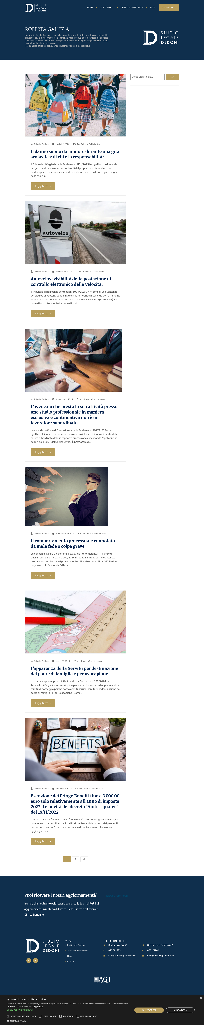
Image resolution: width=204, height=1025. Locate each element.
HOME (90, 7)
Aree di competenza (77, 950)
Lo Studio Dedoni (76, 945)
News (99, 144)
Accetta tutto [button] (149, 1010)
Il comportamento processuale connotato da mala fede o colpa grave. (73, 543)
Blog (69, 956)
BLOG (153, 7)
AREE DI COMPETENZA (132, 7)
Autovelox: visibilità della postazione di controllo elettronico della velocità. (71, 281)
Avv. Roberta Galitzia (86, 144)
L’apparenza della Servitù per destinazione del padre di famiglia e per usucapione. (74, 671)
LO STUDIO (105, 7)
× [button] (201, 998)
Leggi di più (38, 1006)
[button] (68, 1010)
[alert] (102, 1010)
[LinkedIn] (35, 960)
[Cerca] (172, 77)
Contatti (71, 961)
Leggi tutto (42, 186)
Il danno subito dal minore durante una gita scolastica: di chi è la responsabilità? (75, 154)
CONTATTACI (169, 7)
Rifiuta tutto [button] (180, 1010)
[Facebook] (28, 960)
